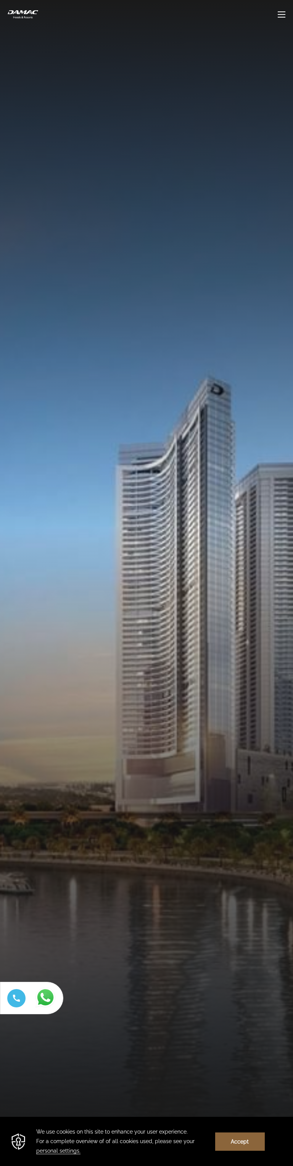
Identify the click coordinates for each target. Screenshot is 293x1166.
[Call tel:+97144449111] (14, 1007)
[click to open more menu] (281, 14)
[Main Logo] (23, 14)
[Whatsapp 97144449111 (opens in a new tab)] (47, 1007)
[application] (146, 1141)
